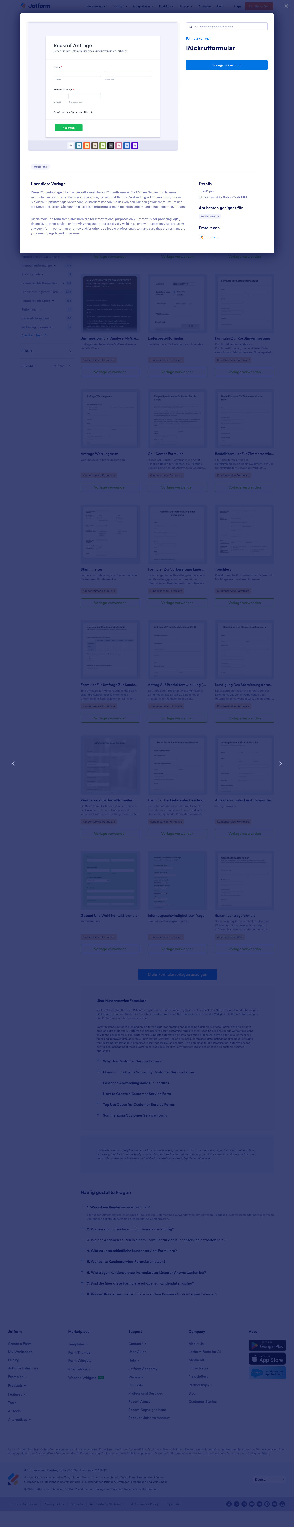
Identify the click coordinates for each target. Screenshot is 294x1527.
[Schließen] (286, 6)
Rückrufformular (210, 48)
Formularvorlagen (198, 38)
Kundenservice (209, 216)
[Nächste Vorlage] (280, 763)
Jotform (213, 237)
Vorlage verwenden (226, 65)
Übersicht (40, 166)
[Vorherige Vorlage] (13, 763)
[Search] (190, 26)
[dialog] (147, 763)
